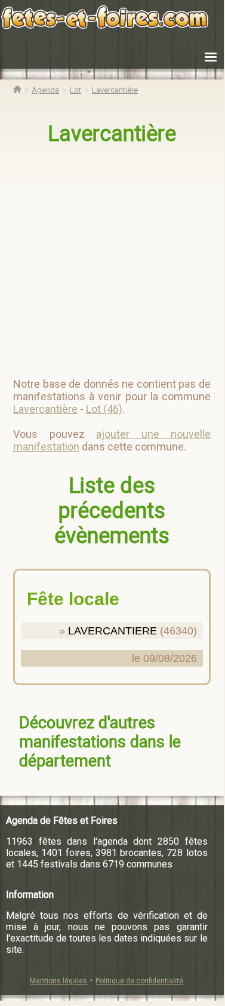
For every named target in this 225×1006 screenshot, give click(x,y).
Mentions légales (58, 981)
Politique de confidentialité (139, 981)
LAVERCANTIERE (112, 631)
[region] (113, 256)
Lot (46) (104, 409)
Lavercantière (112, 133)
